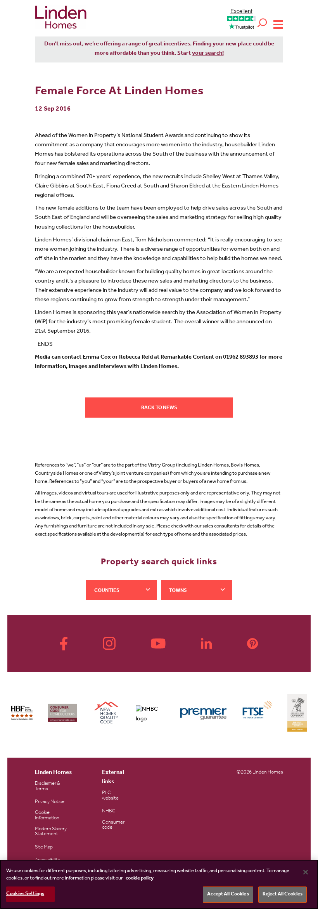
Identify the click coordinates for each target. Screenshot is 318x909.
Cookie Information (47, 815)
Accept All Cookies (228, 894)
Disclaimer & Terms (47, 786)
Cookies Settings (25, 894)
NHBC (109, 811)
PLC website (110, 796)
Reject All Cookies (282, 894)
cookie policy (140, 878)
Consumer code (113, 825)
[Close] (305, 872)
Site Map (44, 847)
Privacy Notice (49, 802)
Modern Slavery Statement (51, 832)
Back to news (159, 408)
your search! (208, 54)
